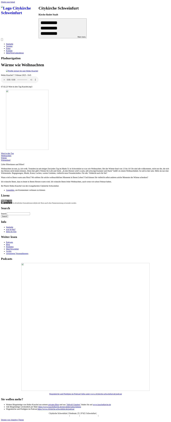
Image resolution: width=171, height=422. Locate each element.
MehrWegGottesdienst (15, 53)
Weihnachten (6, 156)
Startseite (9, 44)
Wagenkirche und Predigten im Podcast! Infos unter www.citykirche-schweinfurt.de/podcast (85, 394)
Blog (8, 244)
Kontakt (9, 51)
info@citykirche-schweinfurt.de (109, 413)
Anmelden (10, 190)
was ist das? (10, 229)
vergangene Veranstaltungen (17, 253)
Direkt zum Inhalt (8, 2)
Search (3, 214)
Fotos (8, 48)
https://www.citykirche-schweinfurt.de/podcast (56, 409)
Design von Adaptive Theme (12, 420)
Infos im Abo (11, 232)
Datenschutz (104, 416)
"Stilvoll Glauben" (73, 405)
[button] (63, 28)
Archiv (9, 251)
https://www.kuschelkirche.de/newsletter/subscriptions (59, 407)
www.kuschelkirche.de (102, 405)
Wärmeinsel (5, 160)
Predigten (10, 247)
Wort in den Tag (7, 153)
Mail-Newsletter (12, 249)
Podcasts (9, 242)
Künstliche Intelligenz (89, 416)
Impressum (74, 416)
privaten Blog (53, 405)
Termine (9, 46)
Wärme (4, 158)
